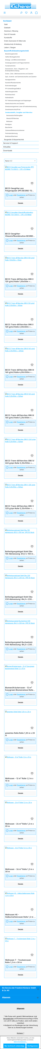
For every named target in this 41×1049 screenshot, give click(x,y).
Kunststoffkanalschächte (13, 82)
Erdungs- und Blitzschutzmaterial (15, 60)
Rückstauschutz (10, 94)
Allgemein (6, 997)
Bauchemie (8, 127)
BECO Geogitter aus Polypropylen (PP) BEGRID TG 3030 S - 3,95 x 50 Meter (18, 189)
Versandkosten (8, 1018)
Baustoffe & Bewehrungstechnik (16, 51)
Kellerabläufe (9, 97)
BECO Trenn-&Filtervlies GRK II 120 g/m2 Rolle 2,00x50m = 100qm (19, 325)
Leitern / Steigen (10, 47)
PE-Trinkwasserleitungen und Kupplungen (18, 100)
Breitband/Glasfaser (11, 136)
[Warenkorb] (36, 13)
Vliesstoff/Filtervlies (12, 118)
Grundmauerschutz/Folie (12, 109)
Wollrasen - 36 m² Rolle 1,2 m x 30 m (19, 870)
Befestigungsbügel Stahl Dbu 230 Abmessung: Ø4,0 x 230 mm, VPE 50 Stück (18, 598)
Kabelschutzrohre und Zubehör (14, 103)
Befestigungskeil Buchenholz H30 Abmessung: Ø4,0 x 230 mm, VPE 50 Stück (18, 643)
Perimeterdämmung (11, 133)
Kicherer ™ (20, 1033)
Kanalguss (8, 124)
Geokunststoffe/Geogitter (14, 115)
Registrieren (21, 195)
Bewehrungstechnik (11, 54)
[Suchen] (21, 13)
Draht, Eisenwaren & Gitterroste (15, 41)
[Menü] (4, 13)
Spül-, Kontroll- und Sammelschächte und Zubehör (20, 76)
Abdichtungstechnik (11, 91)
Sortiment (7, 21)
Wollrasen (9, 121)
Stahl (6, 24)
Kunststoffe (8, 37)
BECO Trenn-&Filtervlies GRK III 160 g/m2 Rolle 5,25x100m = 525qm (19, 416)
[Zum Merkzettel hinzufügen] (32, 183)
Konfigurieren (33, 1046)
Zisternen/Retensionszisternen (14, 130)
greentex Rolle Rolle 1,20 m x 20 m (20, 734)
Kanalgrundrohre (10, 79)
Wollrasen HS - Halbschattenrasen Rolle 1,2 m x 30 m (20, 915)
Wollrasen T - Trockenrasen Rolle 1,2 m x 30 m (18, 961)
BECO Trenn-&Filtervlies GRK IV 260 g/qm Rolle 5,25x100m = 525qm (19, 462)
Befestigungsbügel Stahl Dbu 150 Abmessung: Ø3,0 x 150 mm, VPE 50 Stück (20, 552)
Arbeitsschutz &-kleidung (13, 44)
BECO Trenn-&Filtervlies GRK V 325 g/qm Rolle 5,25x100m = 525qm (19, 507)
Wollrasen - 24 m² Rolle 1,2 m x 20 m (19, 825)
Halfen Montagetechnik (12, 57)
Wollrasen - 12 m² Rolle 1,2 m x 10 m (19, 779)
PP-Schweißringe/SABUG (13, 88)
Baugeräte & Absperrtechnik (14, 139)
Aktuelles (7, 147)
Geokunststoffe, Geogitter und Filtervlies (18, 112)
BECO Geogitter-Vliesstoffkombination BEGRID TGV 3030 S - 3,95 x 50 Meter (19, 235)
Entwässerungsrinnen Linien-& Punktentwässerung (21, 106)
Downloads (7, 150)
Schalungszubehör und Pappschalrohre (17, 63)
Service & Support (10, 143)
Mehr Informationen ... (20, 1042)
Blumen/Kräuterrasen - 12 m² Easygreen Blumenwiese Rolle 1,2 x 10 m (19, 689)
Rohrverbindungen (11, 85)
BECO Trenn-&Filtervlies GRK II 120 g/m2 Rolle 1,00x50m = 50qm (19, 280)
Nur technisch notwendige (14, 1046)
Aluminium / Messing (11, 31)
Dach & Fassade (9, 34)
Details (20, 203)
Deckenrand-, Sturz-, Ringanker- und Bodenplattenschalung (16, 69)
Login (11, 195)
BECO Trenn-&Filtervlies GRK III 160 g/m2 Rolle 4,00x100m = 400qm (19, 371)
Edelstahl (7, 28)
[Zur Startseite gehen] (20, 6)
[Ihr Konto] (31, 13)
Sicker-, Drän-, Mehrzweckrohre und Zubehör (19, 73)
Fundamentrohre (10, 66)
